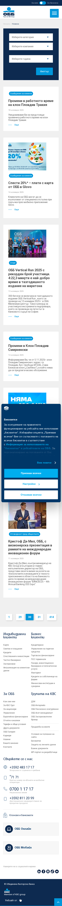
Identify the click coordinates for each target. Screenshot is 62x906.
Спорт (13, 263)
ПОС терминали (38, 659)
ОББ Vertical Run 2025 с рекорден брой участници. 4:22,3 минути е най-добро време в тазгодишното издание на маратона (29, 278)
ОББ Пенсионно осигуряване (45, 709)
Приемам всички (31, 473)
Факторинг (36, 673)
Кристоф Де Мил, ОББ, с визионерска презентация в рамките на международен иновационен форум (30, 547)
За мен (34, 3)
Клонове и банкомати (21, 815)
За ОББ (8, 694)
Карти (6, 645)
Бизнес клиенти (37, 636)
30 (29, 617)
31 (39, 617)
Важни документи (39, 748)
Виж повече (44, 462)
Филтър (44, 71)
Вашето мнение (10, 743)
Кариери (7, 735)
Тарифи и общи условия (14, 724)
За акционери (9, 709)
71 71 (14, 777)
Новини (6, 739)
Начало (6, 24)
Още (16, 125)
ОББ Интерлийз (38, 705)
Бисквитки (36, 741)
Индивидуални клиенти (14, 636)
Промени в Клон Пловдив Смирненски (28, 348)
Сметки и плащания (12, 649)
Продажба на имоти (40, 727)
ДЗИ (33, 701)
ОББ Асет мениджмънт (42, 713)
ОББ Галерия (9, 732)
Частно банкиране (12, 660)
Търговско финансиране (42, 655)
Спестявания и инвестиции (16, 656)
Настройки (29, 483)
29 (20, 617)
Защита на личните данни (43, 744)
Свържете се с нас (17, 759)
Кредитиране (37, 645)
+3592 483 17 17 (22, 767)
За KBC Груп (9, 705)
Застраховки (9, 664)
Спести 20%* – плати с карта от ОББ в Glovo (30, 185)
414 (51, 617)
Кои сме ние (9, 701)
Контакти (7, 747)
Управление (9, 713)
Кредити (7, 652)
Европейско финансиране (15, 717)
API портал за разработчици (44, 752)
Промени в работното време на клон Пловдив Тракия (30, 103)
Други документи (11, 728)
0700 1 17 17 (21, 789)
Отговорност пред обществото (24, 534)
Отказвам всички (31, 494)
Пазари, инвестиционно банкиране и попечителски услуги (44, 666)
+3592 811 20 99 (22, 798)
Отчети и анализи (11, 720)
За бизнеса (52, 3)
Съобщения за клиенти (21, 93)
